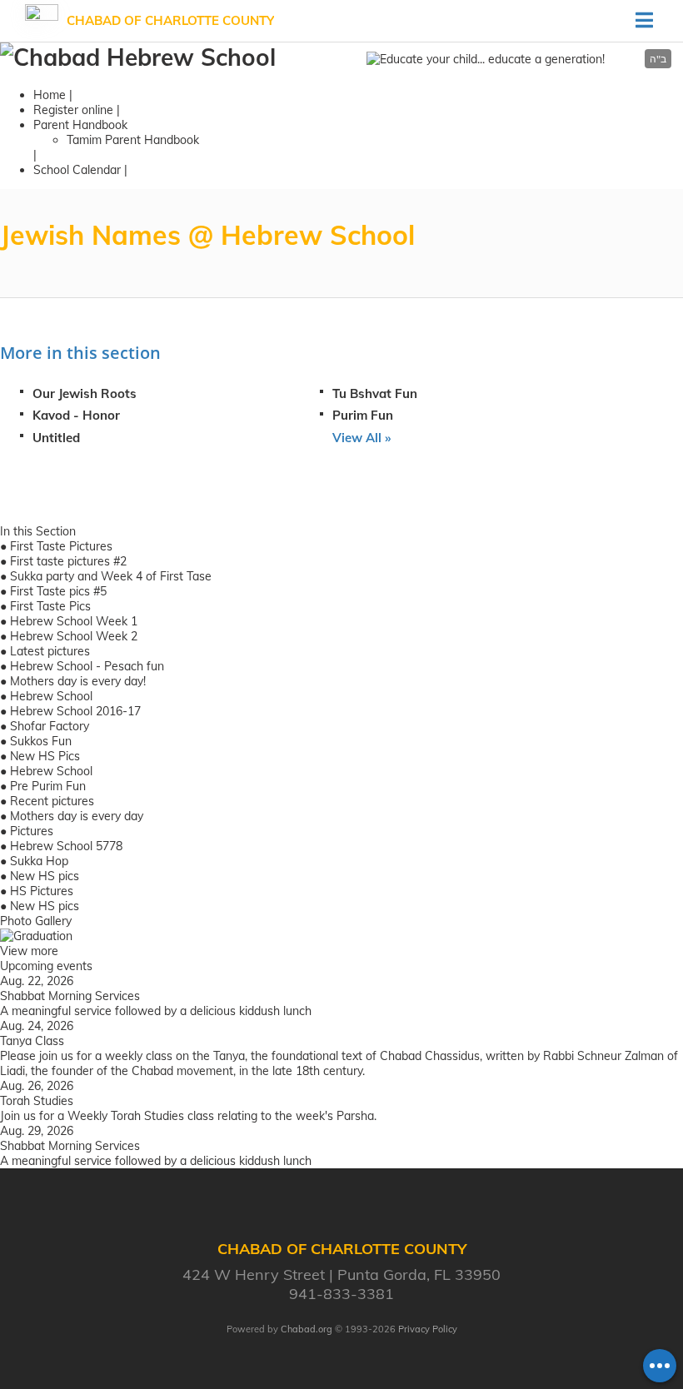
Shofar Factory (49, 726)
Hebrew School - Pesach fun (87, 666)
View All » (361, 438)
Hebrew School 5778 (66, 846)
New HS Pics (45, 756)
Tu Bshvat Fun (374, 393)
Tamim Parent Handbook (133, 139)
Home (49, 94)
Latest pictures (50, 651)
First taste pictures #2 (68, 561)
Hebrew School (51, 696)
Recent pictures (52, 801)
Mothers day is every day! (78, 681)
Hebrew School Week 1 (73, 621)
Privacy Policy (427, 1329)
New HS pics (44, 876)
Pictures (31, 831)
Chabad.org (306, 1329)
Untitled (56, 438)
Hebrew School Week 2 (73, 636)
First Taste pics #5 (58, 591)
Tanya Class (32, 1040)
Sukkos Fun (41, 741)
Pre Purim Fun (48, 786)
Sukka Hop (39, 861)
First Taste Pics (50, 606)
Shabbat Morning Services (70, 995)
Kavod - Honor (76, 415)
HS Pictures (41, 891)
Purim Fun (362, 415)
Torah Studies (36, 1100)
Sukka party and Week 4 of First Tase (111, 576)
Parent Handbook (80, 124)
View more (29, 950)
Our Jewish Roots (84, 393)
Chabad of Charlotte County (170, 20)
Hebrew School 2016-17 (75, 711)
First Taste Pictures (61, 546)
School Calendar (77, 169)
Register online (73, 109)
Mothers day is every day (76, 816)
